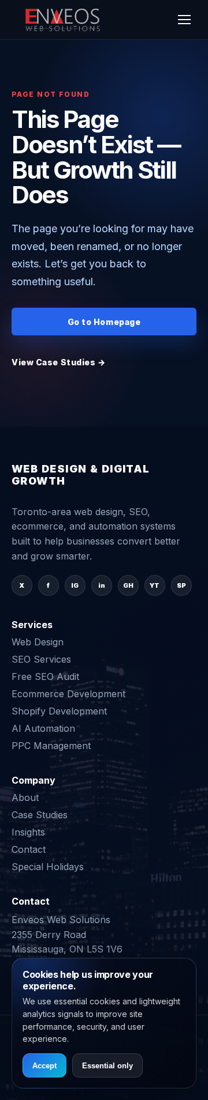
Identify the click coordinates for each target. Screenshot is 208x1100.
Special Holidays (48, 866)
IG (75, 585)
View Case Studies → (59, 362)
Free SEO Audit (45, 676)
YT (154, 585)
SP (181, 585)
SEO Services (41, 659)
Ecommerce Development (68, 694)
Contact (29, 849)
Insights (28, 832)
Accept (44, 1065)
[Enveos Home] (64, 19)
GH (128, 585)
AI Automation (43, 728)
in (101, 585)
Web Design (38, 642)
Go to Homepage (104, 322)
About (25, 797)
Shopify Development (59, 711)
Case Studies (40, 815)
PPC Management (51, 745)
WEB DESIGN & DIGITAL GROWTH (81, 475)
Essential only (107, 1065)
